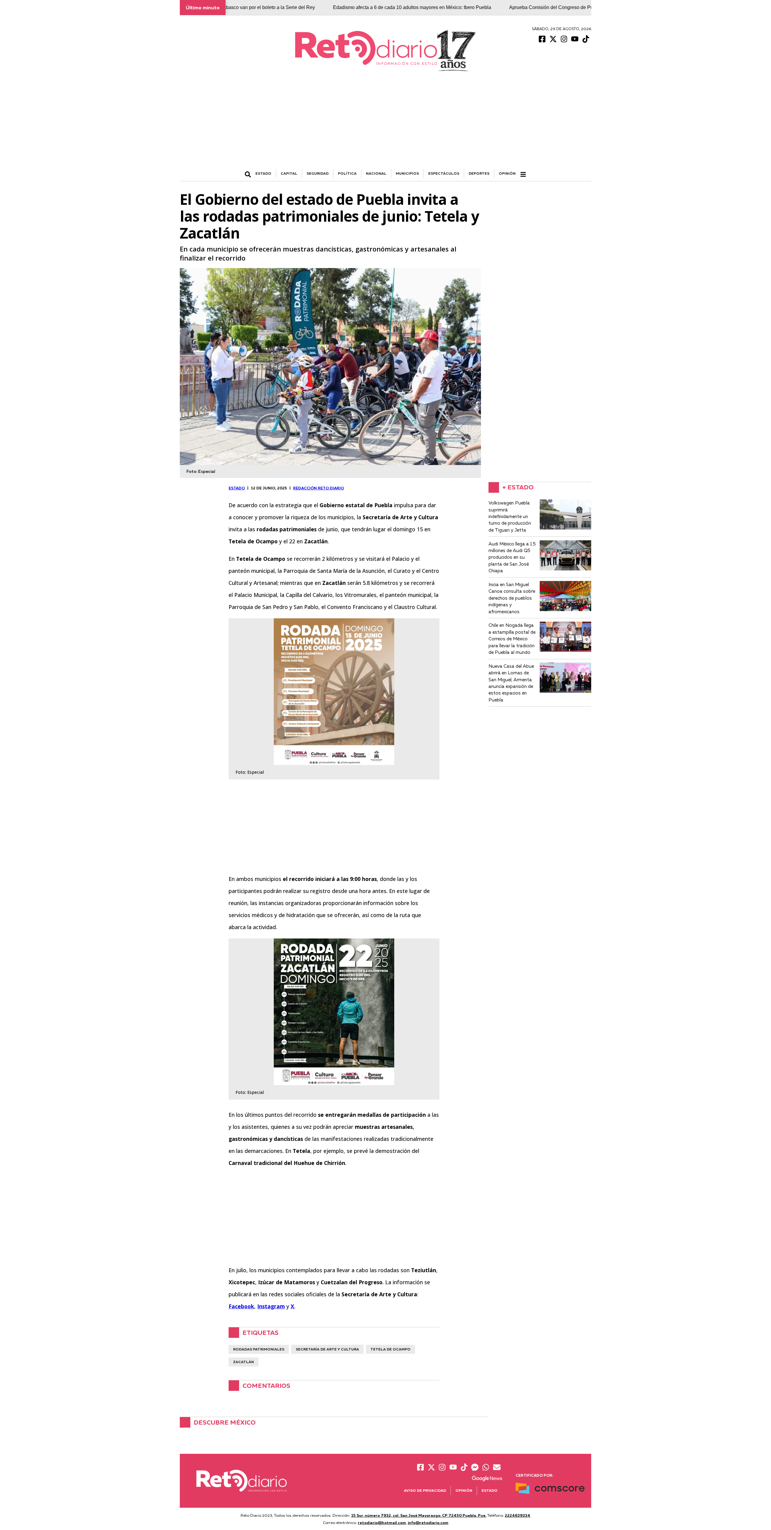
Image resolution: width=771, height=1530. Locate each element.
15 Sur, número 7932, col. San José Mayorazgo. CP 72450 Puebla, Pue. (418, 1515)
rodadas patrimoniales (258, 1349)
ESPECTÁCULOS (443, 173)
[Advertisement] (385, 124)
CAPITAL (289, 173)
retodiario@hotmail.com (382, 1522)
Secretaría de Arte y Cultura (327, 1349)
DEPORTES (479, 173)
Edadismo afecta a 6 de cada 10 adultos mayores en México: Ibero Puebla (349, 7)
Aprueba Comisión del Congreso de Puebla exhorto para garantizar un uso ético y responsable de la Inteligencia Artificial (575, 7)
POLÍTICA (347, 173)
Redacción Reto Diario (318, 488)
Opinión (507, 173)
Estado (490, 1490)
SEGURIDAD (318, 173)
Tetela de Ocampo (390, 1349)
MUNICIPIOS (407, 173)
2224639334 (517, 1515)
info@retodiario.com (428, 1522)
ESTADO (263, 173)
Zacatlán (243, 1362)
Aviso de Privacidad (425, 1490)
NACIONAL (376, 173)
